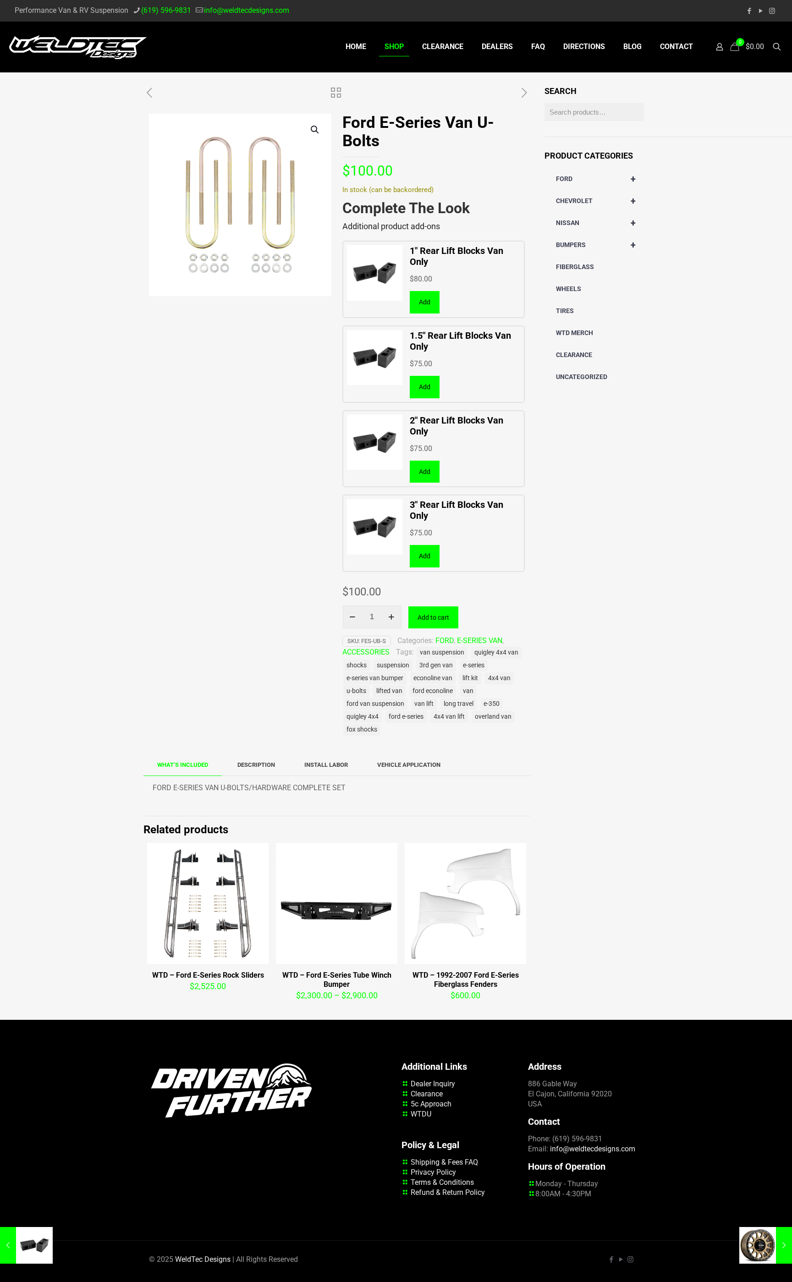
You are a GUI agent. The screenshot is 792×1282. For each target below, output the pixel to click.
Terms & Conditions (442, 1182)
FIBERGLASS (575, 266)
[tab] (182, 765)
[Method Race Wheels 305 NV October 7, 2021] (765, 1245)
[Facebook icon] (749, 11)
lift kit (470, 678)
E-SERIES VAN (479, 640)
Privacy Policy (433, 1172)
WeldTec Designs (203, 1259)
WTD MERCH (574, 332)
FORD (444, 640)
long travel (458, 704)
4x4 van (499, 678)
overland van (493, 717)
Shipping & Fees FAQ (444, 1162)
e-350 (492, 704)
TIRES (565, 310)
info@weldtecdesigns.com (246, 10)
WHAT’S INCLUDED (182, 764)
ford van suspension (375, 704)
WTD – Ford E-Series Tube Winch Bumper (336, 980)
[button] (315, 130)
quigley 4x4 (362, 717)
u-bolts (356, 691)
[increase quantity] (392, 617)
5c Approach (431, 1104)
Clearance (427, 1093)
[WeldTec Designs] (78, 47)
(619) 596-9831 (166, 10)
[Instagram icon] (772, 11)
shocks (356, 665)
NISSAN (596, 222)
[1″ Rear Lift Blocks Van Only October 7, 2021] (26, 1245)
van (468, 691)
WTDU (421, 1114)
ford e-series (406, 717)
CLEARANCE (574, 354)
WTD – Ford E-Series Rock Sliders (208, 975)
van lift (424, 704)
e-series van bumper (374, 678)
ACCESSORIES (366, 652)
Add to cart (433, 617)
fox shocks (361, 729)
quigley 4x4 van (496, 652)
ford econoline (432, 691)
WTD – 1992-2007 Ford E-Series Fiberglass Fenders (465, 980)
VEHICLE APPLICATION (408, 764)
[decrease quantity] (353, 617)
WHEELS (568, 288)
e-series (473, 665)
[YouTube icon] (760, 11)
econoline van (432, 678)
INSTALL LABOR (326, 764)
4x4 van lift (449, 717)
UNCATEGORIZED (581, 376)
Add (424, 302)
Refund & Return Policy (448, 1192)
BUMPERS (596, 244)
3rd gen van (436, 665)
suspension (393, 665)
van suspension (442, 652)
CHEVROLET (596, 200)
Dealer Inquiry (433, 1083)
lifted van (389, 691)
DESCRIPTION (256, 764)
